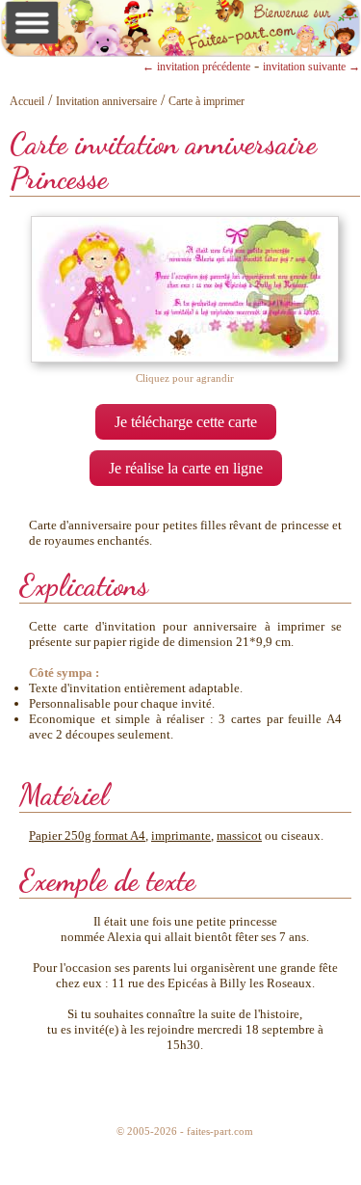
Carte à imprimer (206, 101)
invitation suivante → (311, 66)
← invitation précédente (196, 66)
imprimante (181, 835)
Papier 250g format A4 (87, 835)
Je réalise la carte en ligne (186, 468)
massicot (239, 835)
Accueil (27, 101)
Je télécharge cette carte (186, 422)
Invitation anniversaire (106, 101)
